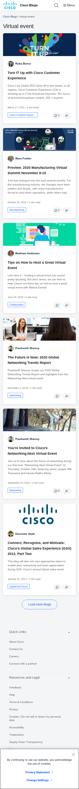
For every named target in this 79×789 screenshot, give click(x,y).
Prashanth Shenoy (27, 348)
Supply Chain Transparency (26, 741)
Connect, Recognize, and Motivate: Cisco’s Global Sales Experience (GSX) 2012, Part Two (39, 548)
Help (12, 694)
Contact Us (16, 649)
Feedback (15, 687)
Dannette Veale (25, 533)
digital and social (18, 586)
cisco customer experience (22, 115)
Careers (14, 656)
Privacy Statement (38, 772)
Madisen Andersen (27, 253)
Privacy (13, 709)
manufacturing (16, 210)
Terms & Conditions (21, 702)
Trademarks (16, 734)
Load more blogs (39, 604)
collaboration (16, 305)
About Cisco (16, 641)
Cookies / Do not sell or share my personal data (35, 718)
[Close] (73, 754)
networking (15, 395)
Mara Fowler (23, 158)
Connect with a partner (23, 663)
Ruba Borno (23, 63)
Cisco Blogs (29, 5)
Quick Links (17, 632)
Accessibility (16, 727)
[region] (39, 769)
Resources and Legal (24, 677)
